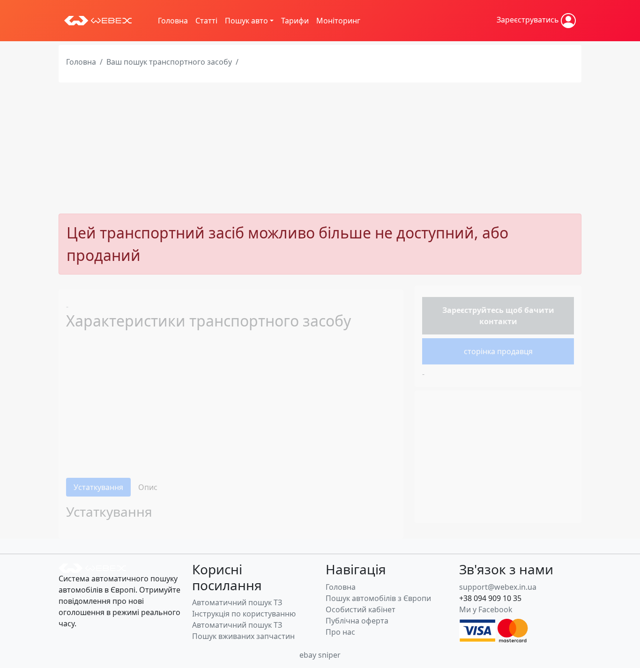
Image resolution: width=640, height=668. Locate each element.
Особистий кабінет (360, 609)
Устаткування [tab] (98, 487)
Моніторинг (338, 20)
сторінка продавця (498, 351)
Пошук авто (246, 20)
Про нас (340, 632)
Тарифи (295, 20)
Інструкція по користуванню (244, 614)
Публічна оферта (357, 621)
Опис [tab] (147, 487)
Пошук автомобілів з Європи (378, 598)
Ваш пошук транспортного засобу (169, 62)
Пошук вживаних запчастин (243, 636)
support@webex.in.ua (497, 587)
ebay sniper (320, 655)
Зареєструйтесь (473, 310)
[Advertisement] (320, 148)
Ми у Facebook (486, 609)
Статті (206, 20)
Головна (173, 20)
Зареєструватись (529, 20)
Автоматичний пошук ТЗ (237, 602)
